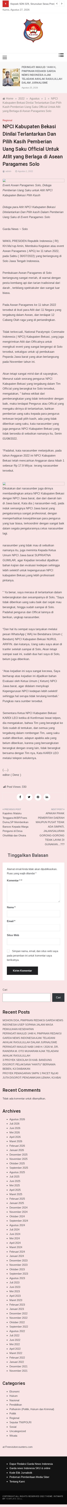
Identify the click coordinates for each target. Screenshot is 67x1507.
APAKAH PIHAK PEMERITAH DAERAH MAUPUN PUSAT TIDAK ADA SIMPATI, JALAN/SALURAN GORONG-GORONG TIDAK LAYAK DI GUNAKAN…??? (50, 829)
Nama (11, 907)
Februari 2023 (17, 1304)
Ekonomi (14, 1391)
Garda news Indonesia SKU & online (29, 1468)
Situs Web (13, 935)
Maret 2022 (15, 1353)
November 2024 (18, 1211)
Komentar (13, 880)
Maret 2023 (15, 1300)
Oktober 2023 (17, 1269)
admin (8, 171)
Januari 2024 (16, 1256)
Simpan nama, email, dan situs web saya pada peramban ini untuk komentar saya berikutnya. (32, 955)
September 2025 (18, 1167)
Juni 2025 (14, 1181)
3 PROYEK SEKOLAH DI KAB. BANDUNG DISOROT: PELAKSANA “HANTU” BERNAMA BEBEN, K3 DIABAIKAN (29, 1064)
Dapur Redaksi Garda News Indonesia (31, 1463)
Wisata (13, 1435)
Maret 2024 (15, 1247)
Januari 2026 (16, 1150)
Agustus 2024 (17, 1225)
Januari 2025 (16, 1203)
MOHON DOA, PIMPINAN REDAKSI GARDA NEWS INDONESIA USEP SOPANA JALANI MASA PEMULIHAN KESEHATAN (33, 1025)
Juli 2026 (14, 1123)
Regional (7, 120)
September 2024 (18, 1220)
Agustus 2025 (17, 1172)
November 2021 (18, 1370)
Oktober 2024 (17, 1216)
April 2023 (15, 1295)
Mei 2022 (14, 1344)
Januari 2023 (16, 1308)
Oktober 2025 (17, 1163)
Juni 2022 (14, 1339)
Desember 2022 (18, 1313)
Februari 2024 (17, 1251)
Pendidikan (15, 1404)
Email (11, 921)
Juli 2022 (14, 1335)
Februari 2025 (17, 1198)
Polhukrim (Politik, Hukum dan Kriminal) (31, 1409)
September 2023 (18, 1273)
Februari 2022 (17, 1357)
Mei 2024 (14, 1238)
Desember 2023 (18, 1260)
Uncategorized (17, 1431)
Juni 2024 (14, 1234)
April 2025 (15, 1189)
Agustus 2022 (17, 1331)
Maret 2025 (15, 1194)
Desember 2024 (18, 1207)
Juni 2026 (14, 1128)
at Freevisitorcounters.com (18, 1446)
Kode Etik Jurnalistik (20, 1472)
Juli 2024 (14, 1229)
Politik (12, 1413)
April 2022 (15, 1348)
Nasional (14, 1400)
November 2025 (18, 1158)
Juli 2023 (14, 1282)
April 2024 (15, 1242)
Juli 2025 (14, 1176)
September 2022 (18, 1326)
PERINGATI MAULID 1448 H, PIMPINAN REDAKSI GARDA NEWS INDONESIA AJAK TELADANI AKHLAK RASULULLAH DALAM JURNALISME (42, 75)
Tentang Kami (17, 1481)
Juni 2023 (14, 1286)
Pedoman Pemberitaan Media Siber (29, 1477)
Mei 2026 (14, 1132)
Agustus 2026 (17, 1119)
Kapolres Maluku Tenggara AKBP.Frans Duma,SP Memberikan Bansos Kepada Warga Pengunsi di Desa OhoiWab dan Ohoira (15, 824)
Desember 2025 (18, 1154)
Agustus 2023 (17, 1278)
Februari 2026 (17, 1145)
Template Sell (14, 1499)
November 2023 (18, 1264)
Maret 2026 (15, 1141)
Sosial (12, 1426)
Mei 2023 (14, 1291)
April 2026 (15, 1136)
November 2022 (18, 1317)
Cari (5, 989)
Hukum (13, 1395)
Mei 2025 (14, 1185)
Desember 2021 (18, 1366)
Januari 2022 (16, 1361)
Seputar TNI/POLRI (20, 1422)
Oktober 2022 (17, 1322)
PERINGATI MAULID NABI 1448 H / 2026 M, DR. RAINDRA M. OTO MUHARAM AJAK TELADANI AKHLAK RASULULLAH (31, 1051)
